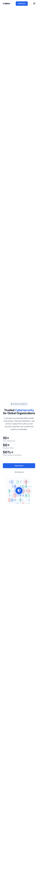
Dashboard (22, 3)
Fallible (6, 3)
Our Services (19, 472)
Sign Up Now (19, 465)
